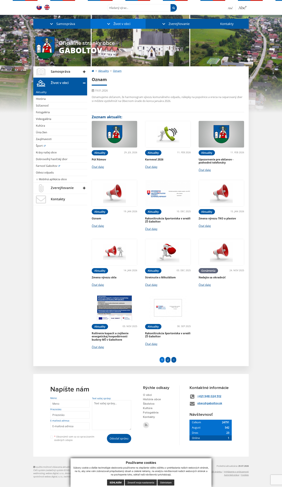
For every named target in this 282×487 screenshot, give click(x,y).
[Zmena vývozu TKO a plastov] (221, 193)
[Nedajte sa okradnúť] (221, 252)
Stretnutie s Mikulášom (160, 277)
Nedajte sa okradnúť (212, 277)
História (41, 99)
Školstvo (149, 403)
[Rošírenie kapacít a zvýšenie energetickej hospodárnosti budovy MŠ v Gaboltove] (114, 308)
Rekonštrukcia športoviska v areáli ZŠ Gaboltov (167, 220)
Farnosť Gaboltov (47, 166)
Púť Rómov (99, 159)
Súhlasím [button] (116, 482)
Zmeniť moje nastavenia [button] (140, 482)
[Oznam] (114, 193)
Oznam (117, 71)
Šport (39, 146)
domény (69, 473)
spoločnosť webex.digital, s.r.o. (48, 476)
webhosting (39, 473)
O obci (147, 395)
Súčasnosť (42, 105)
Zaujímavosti (44, 139)
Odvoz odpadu (45, 172)
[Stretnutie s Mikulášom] (168, 252)
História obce (152, 399)
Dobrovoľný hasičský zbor (52, 159)
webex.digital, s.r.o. (55, 473)
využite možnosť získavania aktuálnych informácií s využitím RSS (66, 466)
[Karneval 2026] (168, 134)
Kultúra (40, 125)
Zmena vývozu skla (104, 277)
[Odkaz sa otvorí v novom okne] (146, 425)
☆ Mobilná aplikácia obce (51, 179)
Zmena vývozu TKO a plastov (217, 218)
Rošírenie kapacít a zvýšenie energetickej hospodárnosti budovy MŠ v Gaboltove (110, 336)
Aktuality (41, 92)
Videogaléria (43, 119)
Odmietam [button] (166, 482)
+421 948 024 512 (209, 396)
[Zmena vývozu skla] (114, 252)
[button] (61, 24)
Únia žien (41, 132)
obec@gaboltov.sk (209, 403)
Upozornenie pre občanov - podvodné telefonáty (216, 161)
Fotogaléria (43, 112)
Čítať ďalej (98, 167)
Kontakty (227, 24)
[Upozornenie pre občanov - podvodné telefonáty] (221, 134)
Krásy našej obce (46, 152)
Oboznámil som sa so (74, 438)
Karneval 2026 (154, 159)
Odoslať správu (119, 438)
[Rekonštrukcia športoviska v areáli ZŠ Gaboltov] (168, 193)
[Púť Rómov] (114, 134)
